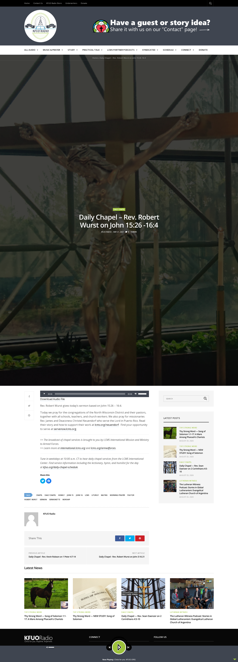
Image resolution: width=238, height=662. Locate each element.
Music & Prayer (51, 49)
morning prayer (117, 495)
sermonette (54, 499)
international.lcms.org (72, 448)
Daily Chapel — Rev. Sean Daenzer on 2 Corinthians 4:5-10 (193, 468)
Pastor (130, 495)
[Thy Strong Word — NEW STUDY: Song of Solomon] (170, 451)
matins (104, 495)
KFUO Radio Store (54, 3)
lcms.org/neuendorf (107, 425)
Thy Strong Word (188, 427)
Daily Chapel (119, 209)
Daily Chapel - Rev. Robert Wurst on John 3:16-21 (122, 556)
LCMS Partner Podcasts (121, 49)
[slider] (142, 393)
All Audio (29, 49)
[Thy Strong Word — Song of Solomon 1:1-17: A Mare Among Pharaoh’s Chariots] (170, 433)
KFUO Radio (106, 232)
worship (66, 499)
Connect (186, 49)
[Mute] (135, 393)
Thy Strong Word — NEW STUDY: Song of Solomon (191, 451)
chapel (39, 495)
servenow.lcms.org (65, 429)
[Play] (44, 393)
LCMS (87, 495)
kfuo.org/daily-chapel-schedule (60, 467)
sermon (43, 499)
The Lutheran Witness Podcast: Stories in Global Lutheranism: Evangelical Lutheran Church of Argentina (193, 489)
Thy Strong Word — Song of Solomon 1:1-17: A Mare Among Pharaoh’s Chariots (192, 434)
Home (27, 3)
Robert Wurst (30, 499)
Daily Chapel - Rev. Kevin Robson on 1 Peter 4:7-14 (52, 556)
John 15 (70, 495)
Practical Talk (91, 49)
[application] (94, 394)
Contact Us (38, 3)
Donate (84, 3)
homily (61, 495)
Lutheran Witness (188, 481)
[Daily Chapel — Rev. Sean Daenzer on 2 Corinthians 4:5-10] (170, 467)
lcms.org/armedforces (103, 448)
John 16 (79, 495)
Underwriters (71, 3)
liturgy (95, 495)
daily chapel (50, 495)
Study (71, 49)
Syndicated (148, 49)
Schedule (168, 49)
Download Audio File (52, 399)
